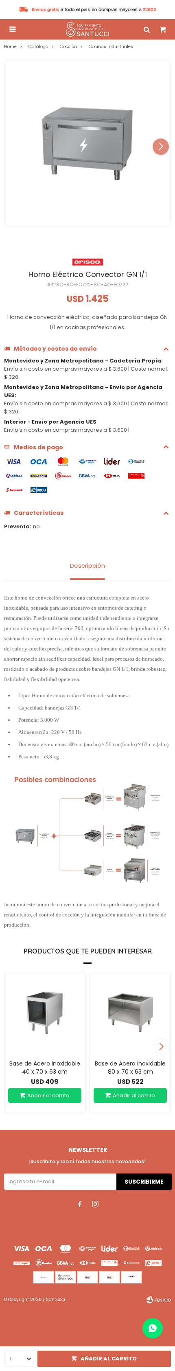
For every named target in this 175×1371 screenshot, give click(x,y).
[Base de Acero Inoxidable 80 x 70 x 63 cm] (130, 1012)
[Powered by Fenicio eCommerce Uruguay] (159, 1300)
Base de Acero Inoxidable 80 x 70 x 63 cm (130, 1067)
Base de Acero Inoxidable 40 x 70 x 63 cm (44, 1067)
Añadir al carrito (109, 1358)
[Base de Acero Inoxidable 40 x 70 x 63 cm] (44, 1012)
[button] (161, 146)
